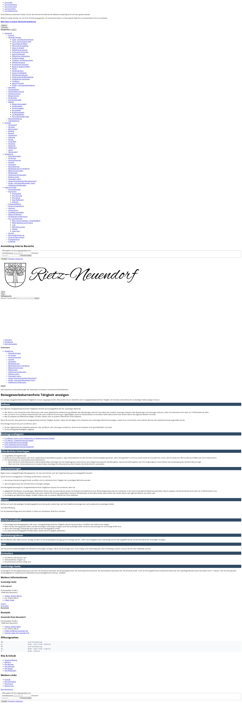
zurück (3, 604)
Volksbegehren (13, 121)
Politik (14, 69)
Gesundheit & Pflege (19, 44)
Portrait (11, 35)
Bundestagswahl (18, 112)
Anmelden (4, 259)
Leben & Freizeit (10, 187)
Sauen (10, 150)
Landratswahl (17, 106)
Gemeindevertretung (16, 92)
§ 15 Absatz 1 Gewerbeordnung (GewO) (19, 440)
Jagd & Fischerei (18, 83)
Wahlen (11, 102)
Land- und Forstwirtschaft (21, 42)
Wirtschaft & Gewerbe (20, 46)
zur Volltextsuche (11, 11)
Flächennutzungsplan (20, 75)
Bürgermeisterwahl (19, 104)
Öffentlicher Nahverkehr (21, 56)
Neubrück (12, 146)
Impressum (9, 684)
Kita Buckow (16, 194)
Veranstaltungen (14, 189)
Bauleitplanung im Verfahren (19, 169)
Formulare (12, 158)
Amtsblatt (12, 87)
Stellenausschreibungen (17, 175)
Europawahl (16, 110)
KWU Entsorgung (18, 227)
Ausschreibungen (18, 54)
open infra (16, 231)
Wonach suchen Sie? (8, 298)
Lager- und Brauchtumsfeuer (22, 40)
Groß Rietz (12, 142)
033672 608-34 (13, 596)
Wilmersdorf (13, 152)
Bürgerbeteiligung (15, 119)
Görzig (10, 139)
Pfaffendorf (12, 148)
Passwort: (35, 253)
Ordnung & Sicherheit (20, 52)
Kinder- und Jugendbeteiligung (23, 85)
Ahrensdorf (12, 125)
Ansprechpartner (14, 160)
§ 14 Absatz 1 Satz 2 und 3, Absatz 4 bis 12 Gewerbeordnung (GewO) (30, 438)
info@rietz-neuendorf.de (16, 631)
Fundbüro (15, 81)
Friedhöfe (11, 242)
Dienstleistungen (14, 156)
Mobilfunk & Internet (19, 50)
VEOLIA (14, 229)
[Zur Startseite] (72, 290)
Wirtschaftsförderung (16, 235)
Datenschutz (9, 686)
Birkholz (11, 131)
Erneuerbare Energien (20, 65)
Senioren (11, 208)
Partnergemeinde (14, 100)
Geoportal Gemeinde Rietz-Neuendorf (22, 181)
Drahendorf (12, 135)
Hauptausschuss (14, 94)
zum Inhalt (8, 3)
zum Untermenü (11, 7)
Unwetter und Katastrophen (22, 60)
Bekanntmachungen (15, 171)
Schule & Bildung (14, 204)
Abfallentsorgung (18, 62)
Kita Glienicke (17, 196)
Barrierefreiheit (10, 682)
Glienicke (11, 137)
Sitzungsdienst (13, 89)
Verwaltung (9, 154)
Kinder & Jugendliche (16, 206)
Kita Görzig (16, 198)
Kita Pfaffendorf (18, 200)
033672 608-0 (13, 627)
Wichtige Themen (14, 37)
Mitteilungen (13, 173)
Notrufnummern (7, 689)
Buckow (11, 133)
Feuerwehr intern (14, 179)
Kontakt (11, 162)
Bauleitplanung (13, 167)
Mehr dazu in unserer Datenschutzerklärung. (18, 22)
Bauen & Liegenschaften (21, 67)
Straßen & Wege (18, 58)
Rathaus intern (13, 177)
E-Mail (9, 600)
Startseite (8, 340)
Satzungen (12, 164)
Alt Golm (11, 127)
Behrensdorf (13, 129)
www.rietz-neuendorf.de (17, 633)
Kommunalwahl (18, 108)
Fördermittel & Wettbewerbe (22, 77)
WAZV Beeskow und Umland (22, 223)
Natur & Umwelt (18, 48)
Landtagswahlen (18, 114)
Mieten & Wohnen (15, 214)
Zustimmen (5, 27)
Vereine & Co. (13, 210)
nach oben (5, 606)
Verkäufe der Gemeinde (21, 79)
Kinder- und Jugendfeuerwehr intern (21, 183)
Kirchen (11, 233)
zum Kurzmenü (10, 9)
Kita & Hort (12, 192)
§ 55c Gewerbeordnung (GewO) (16, 445)
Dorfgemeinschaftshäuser (18, 217)
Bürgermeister (13, 96)
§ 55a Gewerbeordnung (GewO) (16, 443)
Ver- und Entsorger (15, 219)
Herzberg (11, 144)
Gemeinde (8, 33)
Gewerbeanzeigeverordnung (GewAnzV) (19, 447)
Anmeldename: (7, 253)
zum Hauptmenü (11, 5)
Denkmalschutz (17, 71)
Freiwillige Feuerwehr (16, 212)
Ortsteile (8, 123)
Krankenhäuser (14, 239)
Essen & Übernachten (16, 237)
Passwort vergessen (15, 259)
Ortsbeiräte (12, 98)
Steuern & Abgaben (19, 73)
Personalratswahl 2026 (20, 117)
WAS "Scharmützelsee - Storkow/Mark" (26, 221)
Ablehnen (4, 25)
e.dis (14, 225)
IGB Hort (15, 202)
